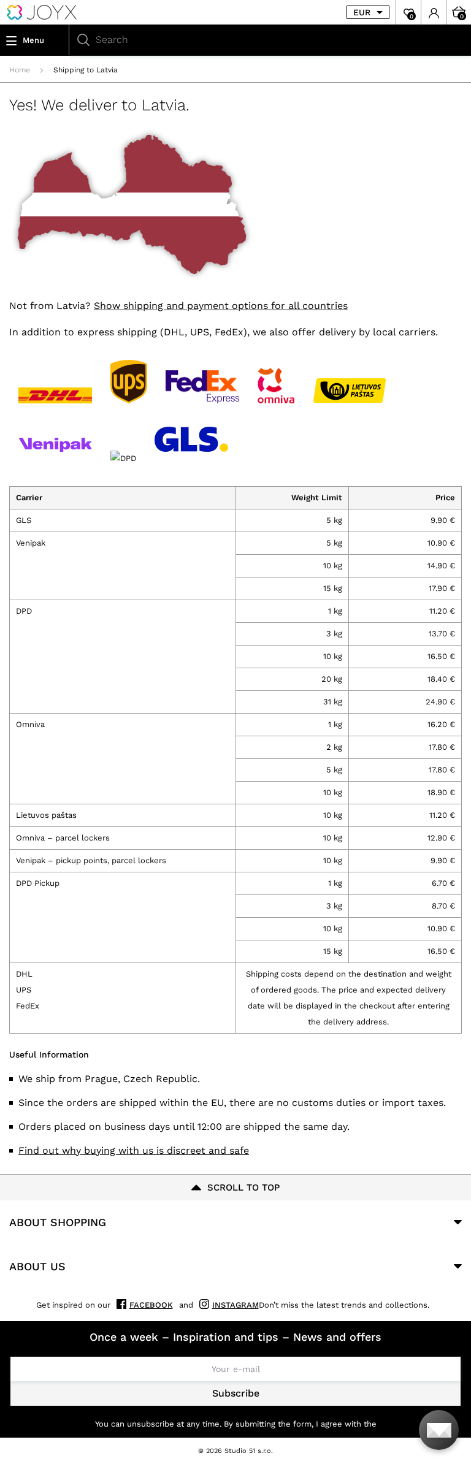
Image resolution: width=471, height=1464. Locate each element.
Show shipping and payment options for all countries (221, 305)
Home (19, 70)
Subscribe (235, 1393)
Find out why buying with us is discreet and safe (133, 1150)
